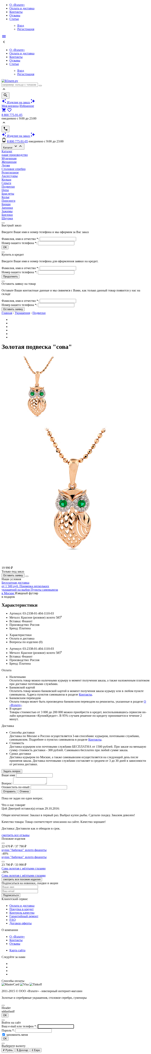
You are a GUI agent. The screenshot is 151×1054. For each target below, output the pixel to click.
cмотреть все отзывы (15, 835)
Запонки (7, 207)
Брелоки (7, 214)
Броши (6, 204)
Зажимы (7, 211)
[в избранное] (3, 843)
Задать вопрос (12, 771)
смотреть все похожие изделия (22, 879)
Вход (20, 25)
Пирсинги (8, 200)
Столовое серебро (14, 169)
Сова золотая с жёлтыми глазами (24, 868)
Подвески (8, 186)
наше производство (15, 155)
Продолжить (10, 276)
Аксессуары (10, 176)
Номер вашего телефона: (19, 243)
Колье (5, 197)
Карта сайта (17, 950)
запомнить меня (17, 1034)
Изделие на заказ (18, 102)
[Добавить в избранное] (27, 576)
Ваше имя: (9, 775)
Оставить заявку (13, 309)
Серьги (6, 183)
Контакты (16, 12)
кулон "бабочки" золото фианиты (24, 850)
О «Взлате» (17, 4)
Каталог (13, 146)
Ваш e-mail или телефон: (20, 1026)
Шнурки (7, 218)
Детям (6, 165)
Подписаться (11, 895)
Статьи (14, 19)
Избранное (26, 106)
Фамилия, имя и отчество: (21, 239)
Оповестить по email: (16, 787)
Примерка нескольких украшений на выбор (25, 587)
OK (5, 247)
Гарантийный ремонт (23, 916)
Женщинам (9, 162)
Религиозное (10, 172)
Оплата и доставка (21, 8)
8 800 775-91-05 (12, 115)
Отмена (24, 791)
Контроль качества (21, 912)
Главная (7, 313)
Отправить (9, 791)
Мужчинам (9, 158)
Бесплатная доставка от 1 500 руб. (15, 584)
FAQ (12, 919)
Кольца (6, 179)
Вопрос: (7, 783)
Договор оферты (20, 923)
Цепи (5, 190)
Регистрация (25, 29)
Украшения (22, 313)
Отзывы (14, 15)
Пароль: (8, 1030)
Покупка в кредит (21, 909)
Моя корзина (10, 106)
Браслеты (8, 193)
